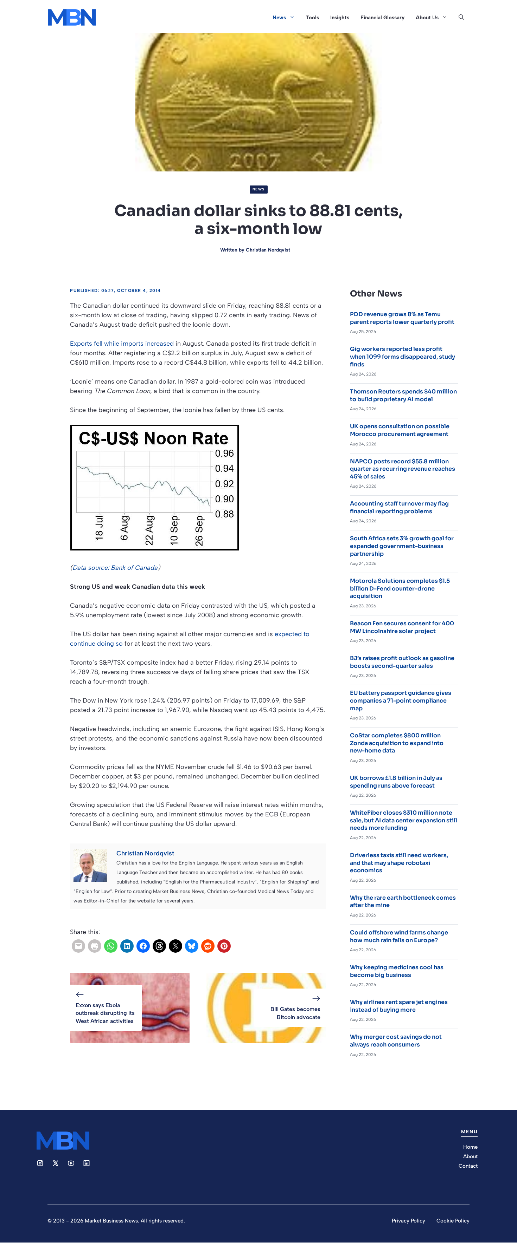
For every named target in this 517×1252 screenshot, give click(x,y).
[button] (461, 17)
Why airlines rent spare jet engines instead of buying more (399, 1005)
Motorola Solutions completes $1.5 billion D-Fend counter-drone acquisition (400, 588)
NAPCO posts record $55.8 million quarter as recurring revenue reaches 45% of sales (402, 469)
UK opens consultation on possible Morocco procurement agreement (399, 430)
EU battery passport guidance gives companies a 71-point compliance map (400, 700)
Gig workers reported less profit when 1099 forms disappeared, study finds (402, 356)
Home (470, 1147)
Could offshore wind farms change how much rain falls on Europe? (399, 936)
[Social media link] (40, 1163)
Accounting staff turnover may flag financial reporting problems (399, 507)
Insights (339, 17)
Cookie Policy (453, 1221)
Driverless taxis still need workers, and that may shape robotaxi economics (399, 863)
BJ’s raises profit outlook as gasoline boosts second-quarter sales (402, 662)
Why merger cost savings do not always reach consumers (396, 1040)
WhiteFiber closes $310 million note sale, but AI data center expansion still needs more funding (403, 820)
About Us (427, 17)
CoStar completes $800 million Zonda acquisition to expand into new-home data (396, 743)
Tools (312, 17)
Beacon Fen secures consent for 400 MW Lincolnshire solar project (402, 627)
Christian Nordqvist (268, 250)
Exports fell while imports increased (122, 343)
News (279, 17)
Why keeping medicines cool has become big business (396, 971)
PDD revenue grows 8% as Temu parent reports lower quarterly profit (402, 318)
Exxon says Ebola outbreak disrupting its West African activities (105, 1013)
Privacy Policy (408, 1221)
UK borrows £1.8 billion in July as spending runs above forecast (396, 781)
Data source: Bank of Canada (115, 568)
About (470, 1156)
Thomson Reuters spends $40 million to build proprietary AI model (403, 395)
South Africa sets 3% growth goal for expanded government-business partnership (402, 546)
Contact (468, 1166)
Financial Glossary (382, 17)
